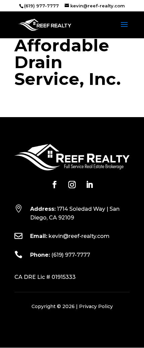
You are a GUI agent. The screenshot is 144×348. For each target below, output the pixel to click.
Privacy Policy (96, 306)
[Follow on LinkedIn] (89, 184)
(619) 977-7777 (70, 255)
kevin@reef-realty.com (79, 236)
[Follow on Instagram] (72, 184)
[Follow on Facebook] (54, 184)
